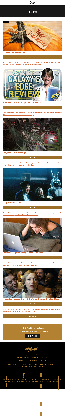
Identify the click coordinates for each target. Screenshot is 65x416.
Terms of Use (44, 357)
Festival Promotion (50, 364)
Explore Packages (32, 336)
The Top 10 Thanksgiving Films (14, 52)
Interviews (28, 360)
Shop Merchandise (27, 366)
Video (40, 360)
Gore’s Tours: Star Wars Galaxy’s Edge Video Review (22, 102)
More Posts (32, 316)
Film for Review (38, 364)
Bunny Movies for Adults (12, 203)
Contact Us (23, 364)
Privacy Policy (34, 357)
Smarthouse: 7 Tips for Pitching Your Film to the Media (23, 253)
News (44, 360)
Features (5, 22)
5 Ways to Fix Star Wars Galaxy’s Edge (16, 153)
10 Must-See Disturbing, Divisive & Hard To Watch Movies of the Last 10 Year (31, 299)
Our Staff (30, 364)
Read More (32, 57)
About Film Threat (13, 364)
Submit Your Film (38, 366)
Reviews (21, 360)
